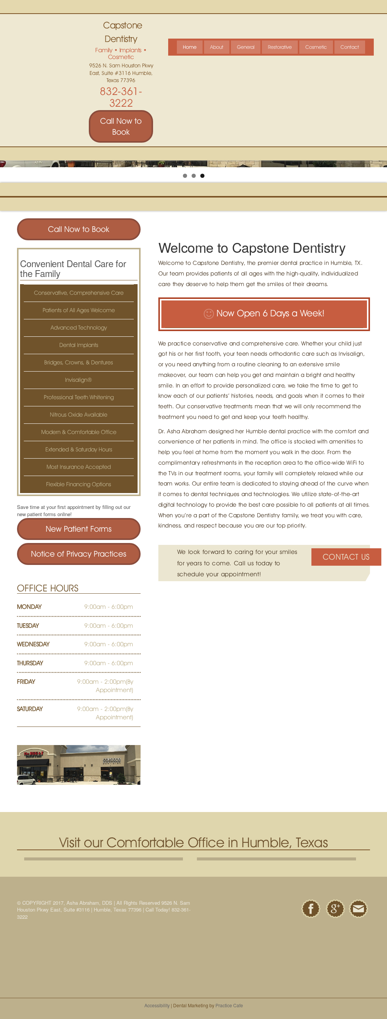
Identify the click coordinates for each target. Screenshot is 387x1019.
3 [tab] (202, 176)
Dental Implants (78, 345)
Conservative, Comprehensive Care (79, 292)
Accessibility (157, 1005)
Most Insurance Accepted (78, 467)
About (216, 47)
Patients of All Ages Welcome (79, 310)
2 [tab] (194, 176)
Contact (350, 47)
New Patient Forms (78, 529)
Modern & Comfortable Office (78, 432)
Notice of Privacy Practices (78, 554)
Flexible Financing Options (78, 484)
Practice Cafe (229, 1005)
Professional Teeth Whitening (79, 397)
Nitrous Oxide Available (78, 414)
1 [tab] (185, 176)
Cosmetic (316, 47)
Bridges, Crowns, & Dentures (78, 362)
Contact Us (346, 557)
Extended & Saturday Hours (78, 449)
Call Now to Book (121, 126)
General (245, 47)
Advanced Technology (79, 327)
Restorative (280, 47)
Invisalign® (78, 379)
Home (190, 47)
